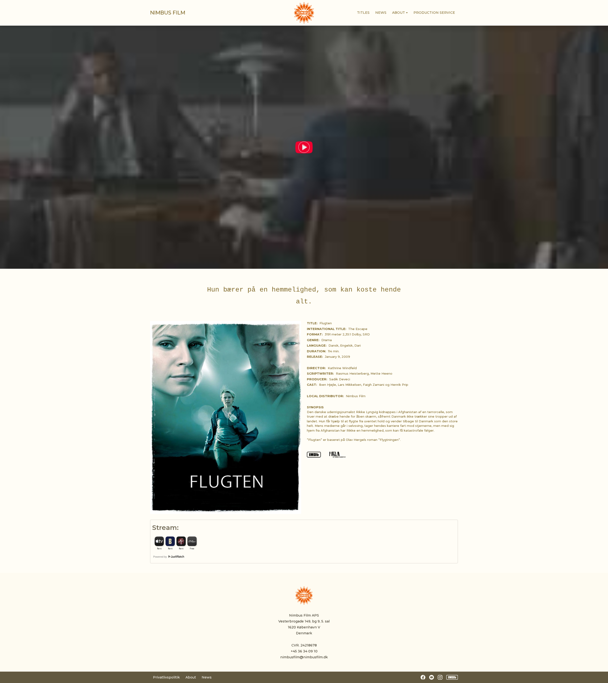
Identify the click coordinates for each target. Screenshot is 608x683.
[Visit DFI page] (338, 454)
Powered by (160, 556)
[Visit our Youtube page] (431, 677)
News (207, 677)
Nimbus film (167, 12)
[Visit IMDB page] (314, 454)
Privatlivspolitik (166, 677)
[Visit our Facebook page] (423, 677)
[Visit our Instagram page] (440, 677)
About (190, 677)
